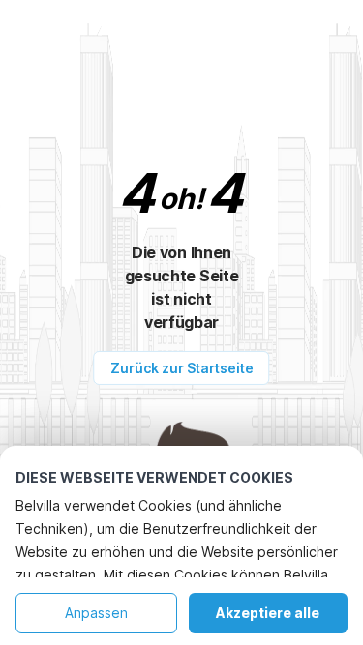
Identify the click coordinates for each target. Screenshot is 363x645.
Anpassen (96, 612)
